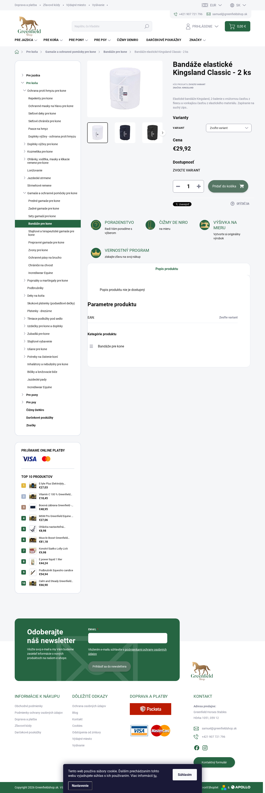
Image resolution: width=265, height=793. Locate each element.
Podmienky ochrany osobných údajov (39, 712)
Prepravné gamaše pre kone (46, 242)
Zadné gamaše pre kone (43, 208)
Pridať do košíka (224, 186)
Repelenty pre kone (40, 98)
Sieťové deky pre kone (42, 113)
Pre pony (32, 394)
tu (155, 776)
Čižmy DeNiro (35, 410)
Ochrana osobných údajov (89, 706)
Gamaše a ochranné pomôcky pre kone (52, 193)
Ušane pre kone (37, 349)
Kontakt (77, 719)
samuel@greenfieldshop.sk (219, 728)
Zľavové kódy (51, 5)
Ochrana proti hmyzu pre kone (46, 90)
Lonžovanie (34, 170)
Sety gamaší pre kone (42, 216)
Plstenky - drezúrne (39, 311)
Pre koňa (32, 83)
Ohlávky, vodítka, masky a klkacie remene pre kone (48, 161)
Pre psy (31, 402)
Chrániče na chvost (40, 265)
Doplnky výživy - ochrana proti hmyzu (52, 136)
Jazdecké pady (37, 379)
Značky (31, 425)
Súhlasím (185, 775)
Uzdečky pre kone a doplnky (45, 326)
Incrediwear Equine (40, 273)
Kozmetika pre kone (40, 151)
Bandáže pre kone (40, 223)
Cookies (77, 725)
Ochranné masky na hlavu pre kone (50, 106)
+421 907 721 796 (213, 736)
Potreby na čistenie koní (42, 356)
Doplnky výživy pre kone (42, 144)
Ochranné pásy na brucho (44, 257)
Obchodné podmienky (29, 706)
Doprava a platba (26, 5)
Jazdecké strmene (39, 178)
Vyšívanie (98, 5)
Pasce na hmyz (38, 128)
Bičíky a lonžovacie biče (42, 372)
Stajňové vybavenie (39, 341)
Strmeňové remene (39, 185)
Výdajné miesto (76, 5)
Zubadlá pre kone (38, 333)
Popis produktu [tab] (166, 269)
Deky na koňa (36, 295)
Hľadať (146, 26)
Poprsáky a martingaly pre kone (47, 280)
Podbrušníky (35, 288)
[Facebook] (197, 747)
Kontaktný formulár (214, 762)
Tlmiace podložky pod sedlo (45, 318)
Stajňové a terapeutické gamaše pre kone (51, 233)
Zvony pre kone (38, 250)
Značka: (183, 88)
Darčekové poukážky (39, 417)
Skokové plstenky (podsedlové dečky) (51, 303)
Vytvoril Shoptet (208, 787)
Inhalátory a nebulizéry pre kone (47, 364)
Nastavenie (80, 786)
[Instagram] (205, 747)
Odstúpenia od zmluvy (86, 732)
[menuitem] (26, 40)
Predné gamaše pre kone (44, 200)
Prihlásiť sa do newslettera (109, 666)
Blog (75, 712)
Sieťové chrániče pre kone (44, 121)
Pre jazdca (33, 75)
